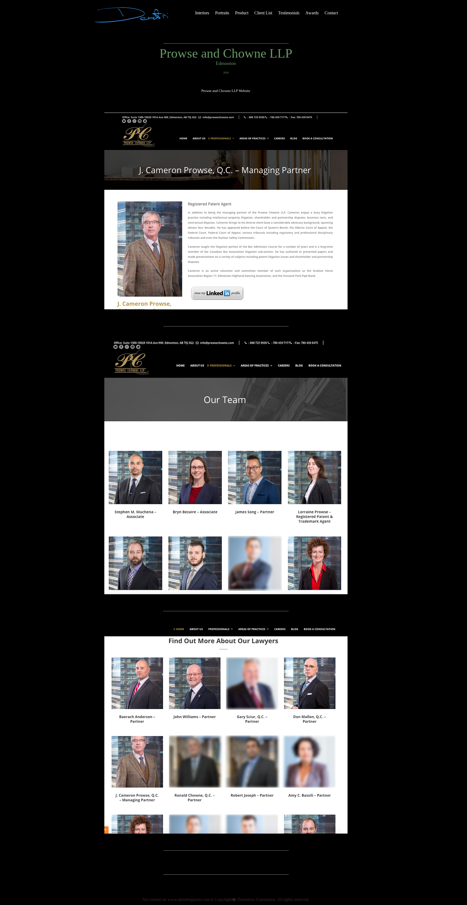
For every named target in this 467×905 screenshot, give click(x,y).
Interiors (202, 13)
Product (241, 13)
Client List (263, 13)
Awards (312, 13)
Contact (331, 13)
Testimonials (288, 13)
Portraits (222, 13)
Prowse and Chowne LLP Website (225, 91)
